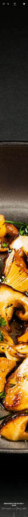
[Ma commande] (24, 4)
